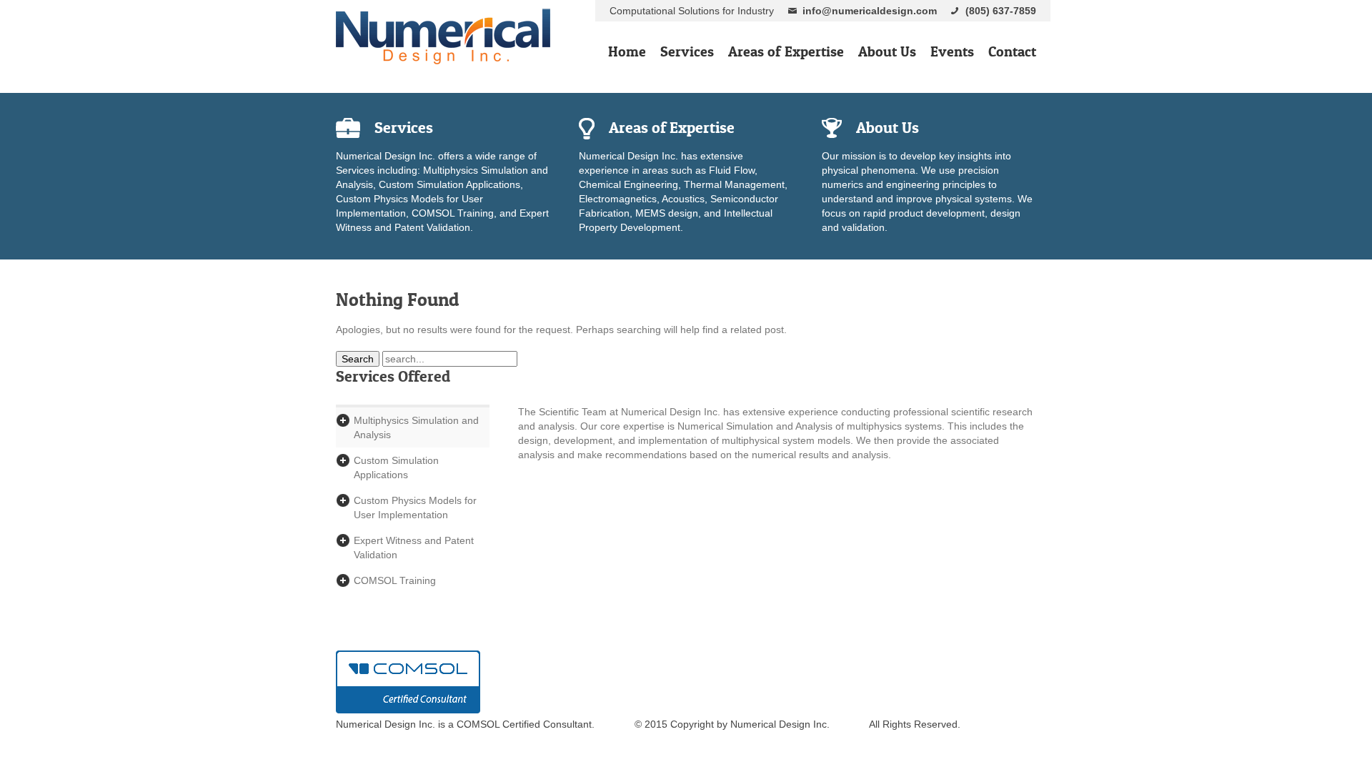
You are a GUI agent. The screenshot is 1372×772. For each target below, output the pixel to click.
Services (687, 51)
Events (952, 51)
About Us (887, 51)
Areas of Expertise (786, 51)
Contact (1012, 51)
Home (627, 51)
